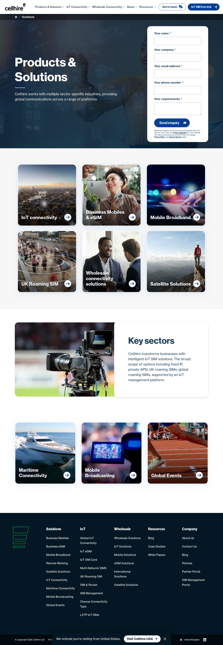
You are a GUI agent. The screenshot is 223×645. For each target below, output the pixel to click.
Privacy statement (179, 132)
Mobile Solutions (125, 555)
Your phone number (168, 82)
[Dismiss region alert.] (165, 639)
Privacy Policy (159, 137)
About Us (188, 538)
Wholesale (122, 529)
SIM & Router (88, 585)
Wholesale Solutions (127, 538)
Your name (162, 33)
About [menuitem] (130, 7)
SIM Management (91, 593)
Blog (151, 538)
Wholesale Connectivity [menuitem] (107, 7)
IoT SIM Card (88, 559)
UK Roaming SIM (91, 576)
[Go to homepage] (18, 6)
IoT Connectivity (56, 580)
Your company (165, 49)
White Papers (156, 555)
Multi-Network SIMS (93, 568)
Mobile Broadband (58, 555)
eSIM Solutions (124, 563)
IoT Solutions (122, 546)
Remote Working (57, 563)
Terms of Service (175, 137)
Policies (187, 563)
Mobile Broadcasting (59, 596)
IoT (83, 529)
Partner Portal (191, 571)
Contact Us (189, 546)
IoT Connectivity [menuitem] (77, 7)
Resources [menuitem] (146, 7)
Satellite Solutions (58, 571)
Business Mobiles (57, 538)
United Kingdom (191, 639)
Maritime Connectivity (60, 588)
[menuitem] (172, 6)
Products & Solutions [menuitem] (48, 7)
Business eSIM (55, 546)
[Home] (16, 17)
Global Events (55, 605)
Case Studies (156, 546)
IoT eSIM (86, 551)
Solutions (53, 529)
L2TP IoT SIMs (89, 615)
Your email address (168, 66)
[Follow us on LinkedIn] (204, 640)
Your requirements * (168, 99)
